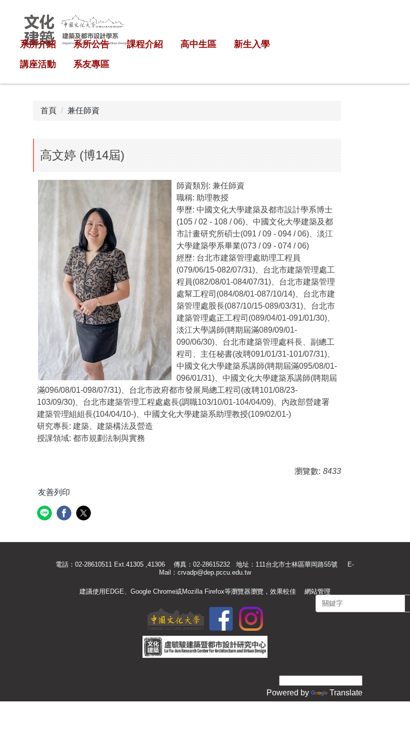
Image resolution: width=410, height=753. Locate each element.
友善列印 (54, 492)
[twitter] (85, 514)
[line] (45, 514)
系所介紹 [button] (38, 44)
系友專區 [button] (92, 64)
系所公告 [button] (92, 44)
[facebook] (65, 514)
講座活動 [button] (38, 64)
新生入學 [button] (252, 44)
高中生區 (198, 44)
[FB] (221, 618)
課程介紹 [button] (145, 44)
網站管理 (317, 591)
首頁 (48, 110)
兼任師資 (84, 110)
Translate (346, 692)
